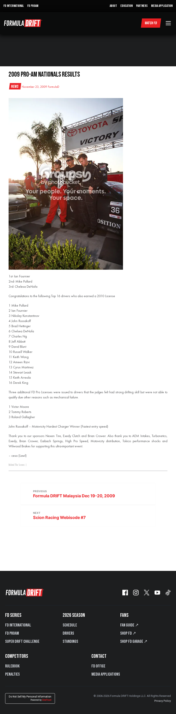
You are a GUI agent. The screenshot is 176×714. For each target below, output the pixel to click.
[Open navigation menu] (168, 23)
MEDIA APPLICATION (162, 6)
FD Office (98, 666)
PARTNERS (142, 6)
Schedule (70, 625)
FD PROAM (32, 6)
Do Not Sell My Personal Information (30, 698)
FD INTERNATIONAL (13, 6)
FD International (18, 625)
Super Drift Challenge (22, 641)
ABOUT (113, 6)
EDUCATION (126, 6)
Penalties (12, 674)
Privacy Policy (162, 700)
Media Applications (105, 674)
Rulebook (12, 666)
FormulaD (53, 86)
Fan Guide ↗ (129, 625)
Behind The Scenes (17, 464)
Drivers (68, 633)
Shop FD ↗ (128, 633)
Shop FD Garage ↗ (133, 641)
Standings (70, 641)
